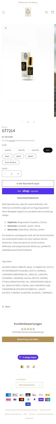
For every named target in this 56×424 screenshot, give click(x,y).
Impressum (29, 418)
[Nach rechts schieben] (34, 122)
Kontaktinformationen (45, 414)
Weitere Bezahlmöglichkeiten (28, 198)
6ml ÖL (23, 151)
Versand (11, 140)
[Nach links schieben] (22, 122)
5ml (48, 150)
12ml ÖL (37, 151)
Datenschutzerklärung (13, 414)
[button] (3, 12)
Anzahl (4, 168)
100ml (30, 156)
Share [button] (7, 306)
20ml (7, 156)
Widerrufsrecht (45, 410)
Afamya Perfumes (17, 410)
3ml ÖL (9, 151)
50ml (18, 156)
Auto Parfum (11, 162)
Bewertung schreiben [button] (28, 339)
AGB (25, 414)
